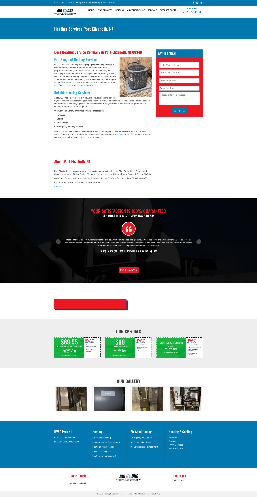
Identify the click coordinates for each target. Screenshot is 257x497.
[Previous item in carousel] (58, 241)
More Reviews (128, 269)
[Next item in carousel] (198, 241)
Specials (152, 10)
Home (91, 10)
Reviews (173, 437)
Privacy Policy (154, 494)
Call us (121, 134)
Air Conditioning (135, 10)
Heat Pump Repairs (101, 451)
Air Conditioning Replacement (144, 446)
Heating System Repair (103, 446)
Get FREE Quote (168, 10)
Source (57, 186)
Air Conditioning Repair (141, 442)
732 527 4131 (192, 12)
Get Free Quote (176, 448)
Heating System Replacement (106, 442)
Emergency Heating (101, 437)
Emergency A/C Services (142, 437)
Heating (119, 10)
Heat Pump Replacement (104, 455)
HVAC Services (104, 10)
